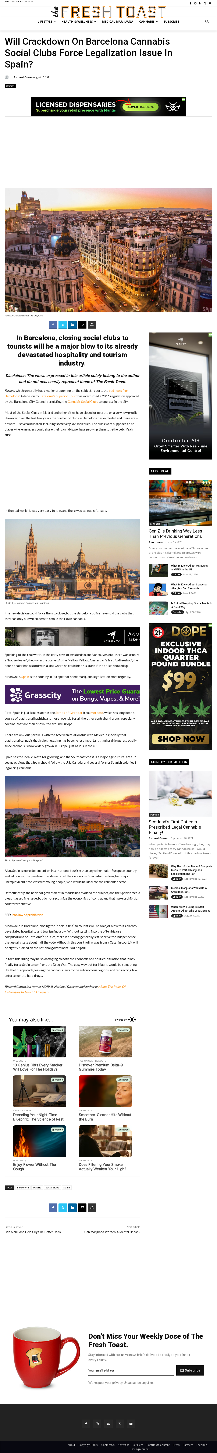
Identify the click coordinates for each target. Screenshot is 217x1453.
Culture (176, 574)
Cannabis (155, 523)
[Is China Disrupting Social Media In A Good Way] (158, 608)
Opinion (10, 85)
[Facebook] (53, 325)
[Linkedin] (72, 325)
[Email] (82, 325)
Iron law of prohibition (27, 915)
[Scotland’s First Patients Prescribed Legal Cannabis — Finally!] (180, 794)
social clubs (52, 1187)
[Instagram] (97, 1424)
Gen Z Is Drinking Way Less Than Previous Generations (175, 533)
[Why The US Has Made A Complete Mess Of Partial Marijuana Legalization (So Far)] (158, 871)
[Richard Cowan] (7, 77)
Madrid (37, 1187)
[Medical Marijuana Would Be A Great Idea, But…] (158, 893)
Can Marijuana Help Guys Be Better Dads (33, 1232)
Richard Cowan (23, 77)
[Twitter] (62, 325)
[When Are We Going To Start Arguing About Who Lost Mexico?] (158, 911)
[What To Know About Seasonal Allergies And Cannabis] (158, 589)
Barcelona (23, 1187)
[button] (207, 22)
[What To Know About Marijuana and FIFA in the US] (158, 570)
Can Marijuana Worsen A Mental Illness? (112, 1232)
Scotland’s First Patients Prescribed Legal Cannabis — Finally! (177, 827)
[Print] (92, 325)
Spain (66, 1187)
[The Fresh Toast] (108, 12)
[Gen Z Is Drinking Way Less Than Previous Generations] (180, 503)
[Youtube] (131, 1424)
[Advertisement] (108, 154)
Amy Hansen (156, 542)
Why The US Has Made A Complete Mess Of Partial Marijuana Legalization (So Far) (191, 870)
